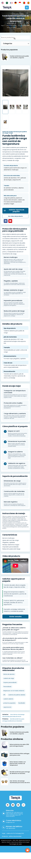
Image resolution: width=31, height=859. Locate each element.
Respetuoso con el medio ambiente (13, 691)
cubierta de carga (8, 678)
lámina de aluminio (9, 674)
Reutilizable (21, 703)
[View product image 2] (12, 107)
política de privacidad (15, 836)
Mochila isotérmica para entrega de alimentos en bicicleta (13, 720)
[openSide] (27, 8)
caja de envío (7, 707)
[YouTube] (10, 221)
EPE (4, 695)
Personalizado (7, 686)
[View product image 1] (5, 107)
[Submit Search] (14, 38)
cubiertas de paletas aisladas (16, 695)
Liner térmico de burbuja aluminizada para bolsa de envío (13, 715)
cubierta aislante (8, 699)
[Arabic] (7, 3)
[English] (2, 3)
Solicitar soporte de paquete (16, 211)
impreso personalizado (10, 682)
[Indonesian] (20, 3)
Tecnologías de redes (15, 844)
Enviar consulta (15, 616)
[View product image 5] (5, 122)
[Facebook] (6, 221)
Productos (5, 836)
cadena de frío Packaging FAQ (15, 833)
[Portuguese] (24, 3)
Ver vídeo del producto (15, 216)
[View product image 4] (25, 107)
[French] (11, 3)
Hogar (2, 25)
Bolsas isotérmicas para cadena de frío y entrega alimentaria (11, 25)
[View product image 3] (19, 107)
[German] (15, 3)
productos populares (9, 703)
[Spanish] (28, 3)
